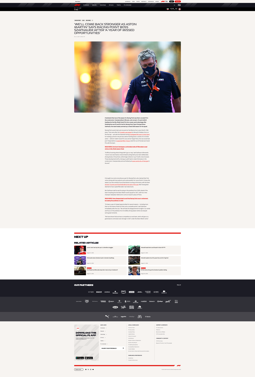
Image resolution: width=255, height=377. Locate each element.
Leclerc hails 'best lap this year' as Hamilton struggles (100, 247)
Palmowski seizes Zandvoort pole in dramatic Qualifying (100, 258)
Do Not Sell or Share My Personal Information (138, 351)
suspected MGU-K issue (123, 141)
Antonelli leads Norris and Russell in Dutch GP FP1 (153, 247)
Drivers (111, 5)
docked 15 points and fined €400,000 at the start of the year (122, 185)
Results (94, 5)
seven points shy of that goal (140, 161)
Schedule (86, 5)
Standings (103, 5)
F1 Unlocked (127, 5)
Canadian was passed (126, 132)
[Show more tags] (92, 20)
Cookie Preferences (132, 360)
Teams (119, 5)
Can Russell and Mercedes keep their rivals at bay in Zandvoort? (102, 270)
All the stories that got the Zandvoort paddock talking (154, 270)
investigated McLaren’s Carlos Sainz (140, 134)
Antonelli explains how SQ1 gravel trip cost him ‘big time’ (155, 258)
